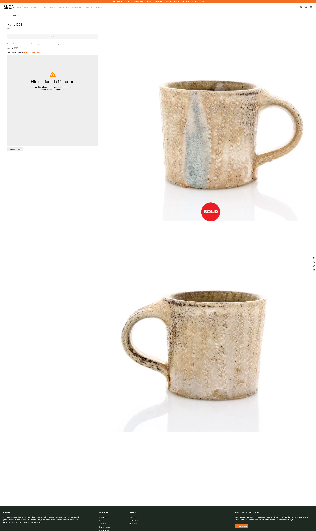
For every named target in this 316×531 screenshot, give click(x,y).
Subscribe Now (242, 526)
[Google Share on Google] (314, 266)
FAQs (100, 520)
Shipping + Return (104, 527)
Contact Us (99, 7)
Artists (26, 7)
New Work (52, 7)
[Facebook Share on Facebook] (314, 257)
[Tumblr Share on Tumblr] (314, 274)
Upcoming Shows (63, 7)
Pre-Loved (43, 7)
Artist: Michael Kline (32, 52)
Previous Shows (76, 7)
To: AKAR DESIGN (104, 517)
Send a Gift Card (88, 7)
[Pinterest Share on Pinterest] (314, 261)
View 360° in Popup (15, 149)
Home (19, 7)
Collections (34, 7)
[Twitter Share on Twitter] (314, 270)
